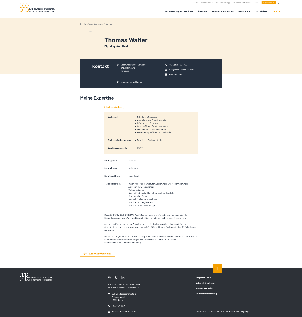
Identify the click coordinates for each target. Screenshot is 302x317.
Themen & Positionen (223, 11)
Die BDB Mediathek (204, 288)
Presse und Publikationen (242, 3)
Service (276, 11)
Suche (279, 3)
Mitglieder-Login (203, 277)
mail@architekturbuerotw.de (181, 69)
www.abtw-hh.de (176, 74)
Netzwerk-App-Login (205, 283)
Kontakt (195, 3)
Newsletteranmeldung (206, 293)
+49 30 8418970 (118, 305)
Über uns (202, 11)
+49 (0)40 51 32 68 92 (178, 64)
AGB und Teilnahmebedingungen (235, 311)
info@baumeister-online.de (124, 311)
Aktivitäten (262, 11)
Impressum (200, 311)
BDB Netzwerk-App (223, 3)
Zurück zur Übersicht (100, 253)
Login (256, 3)
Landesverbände (207, 3)
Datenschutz (213, 311)
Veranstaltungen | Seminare (179, 11)
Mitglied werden (268, 3)
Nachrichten (244, 11)
